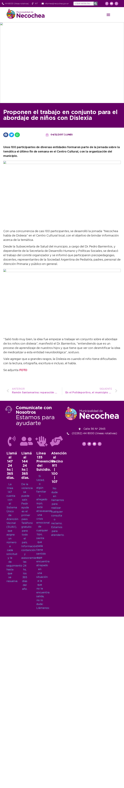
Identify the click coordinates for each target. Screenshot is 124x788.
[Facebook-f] (107, 3)
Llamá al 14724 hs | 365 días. (11, 465)
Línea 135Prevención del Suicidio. (45, 461)
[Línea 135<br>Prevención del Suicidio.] (41, 441)
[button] (108, 15)
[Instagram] (116, 3)
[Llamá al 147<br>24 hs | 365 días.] (11, 441)
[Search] (96, 3)
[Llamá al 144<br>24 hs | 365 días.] (26, 441)
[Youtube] (111, 3)
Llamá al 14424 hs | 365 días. (26, 465)
